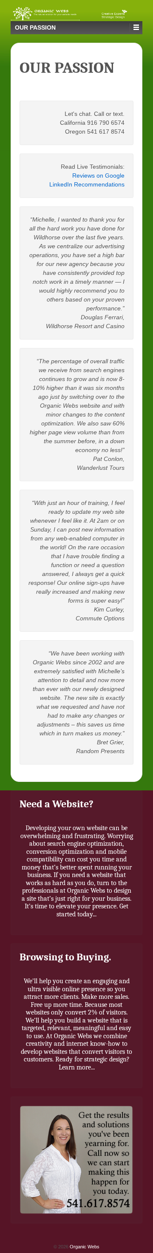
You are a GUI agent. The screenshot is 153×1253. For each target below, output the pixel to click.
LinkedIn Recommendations (87, 184)
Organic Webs (83, 1246)
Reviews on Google (98, 175)
